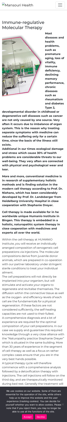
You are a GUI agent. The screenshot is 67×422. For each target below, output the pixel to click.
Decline (41, 416)
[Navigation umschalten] (60, 5)
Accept (28, 416)
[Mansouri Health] (17, 5)
